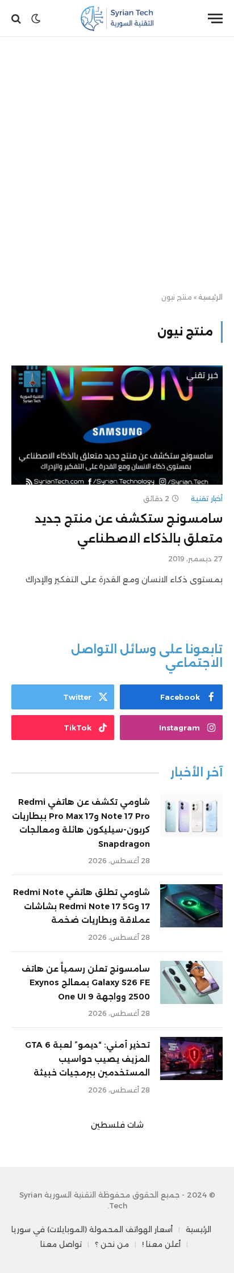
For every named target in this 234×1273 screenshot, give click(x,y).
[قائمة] (215, 18)
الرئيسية (210, 297)
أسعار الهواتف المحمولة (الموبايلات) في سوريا (92, 1229)
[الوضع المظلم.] (35, 19)
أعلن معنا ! (161, 1244)
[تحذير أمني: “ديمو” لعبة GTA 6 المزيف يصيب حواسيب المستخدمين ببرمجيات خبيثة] (191, 1058)
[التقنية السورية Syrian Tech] (117, 18)
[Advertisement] (117, 165)
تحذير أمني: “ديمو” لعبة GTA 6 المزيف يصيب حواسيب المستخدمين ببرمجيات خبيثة (87, 1059)
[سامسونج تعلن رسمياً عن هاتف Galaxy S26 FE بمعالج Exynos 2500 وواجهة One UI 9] (191, 982)
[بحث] (17, 18)
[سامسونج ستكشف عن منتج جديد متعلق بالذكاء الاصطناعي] (117, 424)
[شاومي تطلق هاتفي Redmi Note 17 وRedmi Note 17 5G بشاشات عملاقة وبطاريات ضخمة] (191, 905)
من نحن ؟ (112, 1244)
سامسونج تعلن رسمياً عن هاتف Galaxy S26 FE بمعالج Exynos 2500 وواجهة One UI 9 (86, 983)
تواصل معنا (61, 1244)
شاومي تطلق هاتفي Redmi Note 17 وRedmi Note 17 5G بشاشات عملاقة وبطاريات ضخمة (81, 906)
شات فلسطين (117, 1125)
